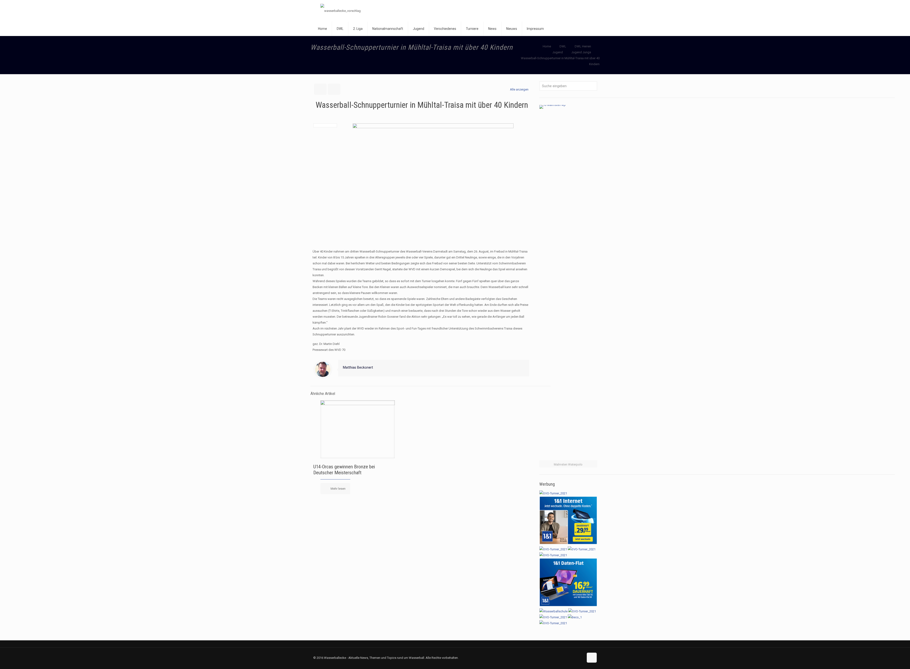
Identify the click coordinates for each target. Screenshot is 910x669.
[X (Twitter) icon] (575, 657)
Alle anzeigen (519, 89)
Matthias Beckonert (358, 367)
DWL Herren (583, 46)
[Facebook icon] (570, 657)
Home (547, 46)
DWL (563, 46)
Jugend (557, 52)
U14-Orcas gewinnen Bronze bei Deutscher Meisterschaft (344, 469)
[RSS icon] (580, 657)
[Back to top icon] (592, 658)
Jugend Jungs (581, 52)
